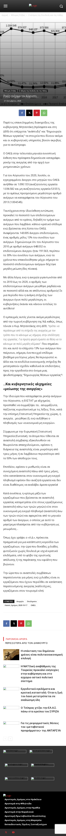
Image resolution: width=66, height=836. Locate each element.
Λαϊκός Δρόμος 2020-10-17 (16, 605)
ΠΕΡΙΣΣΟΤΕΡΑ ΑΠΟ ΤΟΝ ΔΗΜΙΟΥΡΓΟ (26, 642)
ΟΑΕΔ (33, 605)
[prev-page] (5, 739)
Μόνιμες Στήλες (18, 15)
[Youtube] (13, 832)
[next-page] (10, 739)
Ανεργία (20, 601)
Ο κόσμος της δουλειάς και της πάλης (45, 15)
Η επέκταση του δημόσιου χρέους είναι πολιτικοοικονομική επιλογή (42, 654)
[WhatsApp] (44, 113)
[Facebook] (22, 113)
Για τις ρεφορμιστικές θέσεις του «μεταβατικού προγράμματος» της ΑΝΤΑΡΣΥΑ (41, 727)
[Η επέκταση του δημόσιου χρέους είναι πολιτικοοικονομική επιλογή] (11, 654)
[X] (29, 113)
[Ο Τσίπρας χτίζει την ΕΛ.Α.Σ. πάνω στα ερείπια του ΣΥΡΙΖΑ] (11, 711)
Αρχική (5, 15)
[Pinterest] (36, 113)
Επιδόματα (32, 601)
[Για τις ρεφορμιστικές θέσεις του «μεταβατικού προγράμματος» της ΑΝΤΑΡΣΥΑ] (11, 726)
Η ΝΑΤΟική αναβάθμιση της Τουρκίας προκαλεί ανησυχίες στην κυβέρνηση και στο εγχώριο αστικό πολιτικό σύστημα (40, 674)
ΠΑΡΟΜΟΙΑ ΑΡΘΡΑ (16, 638)
